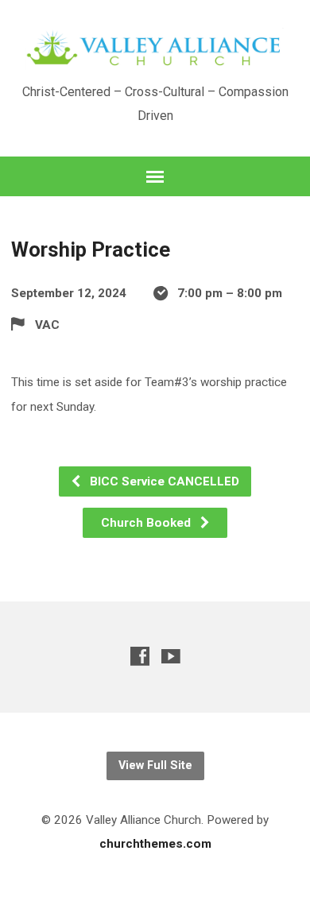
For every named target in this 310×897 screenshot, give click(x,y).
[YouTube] (170, 656)
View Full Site (155, 765)
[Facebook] (139, 656)
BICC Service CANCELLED (163, 481)
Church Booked (147, 523)
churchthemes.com (155, 844)
